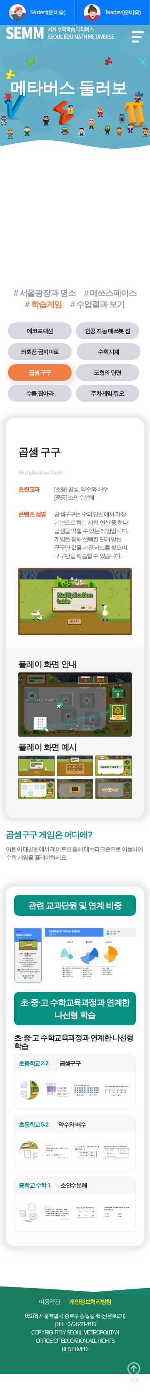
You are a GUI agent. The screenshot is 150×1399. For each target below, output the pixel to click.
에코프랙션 (40, 330)
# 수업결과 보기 (97, 304)
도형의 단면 (107, 372)
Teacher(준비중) (122, 12)
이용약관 (49, 1301)
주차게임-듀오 (107, 393)
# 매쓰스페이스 (110, 292)
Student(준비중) (47, 12)
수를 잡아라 (40, 393)
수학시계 (108, 351)
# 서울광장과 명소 (45, 292)
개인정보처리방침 (90, 1301)
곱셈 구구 (40, 372)
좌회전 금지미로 (40, 351)
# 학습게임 (43, 304)
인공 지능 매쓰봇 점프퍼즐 (107, 333)
